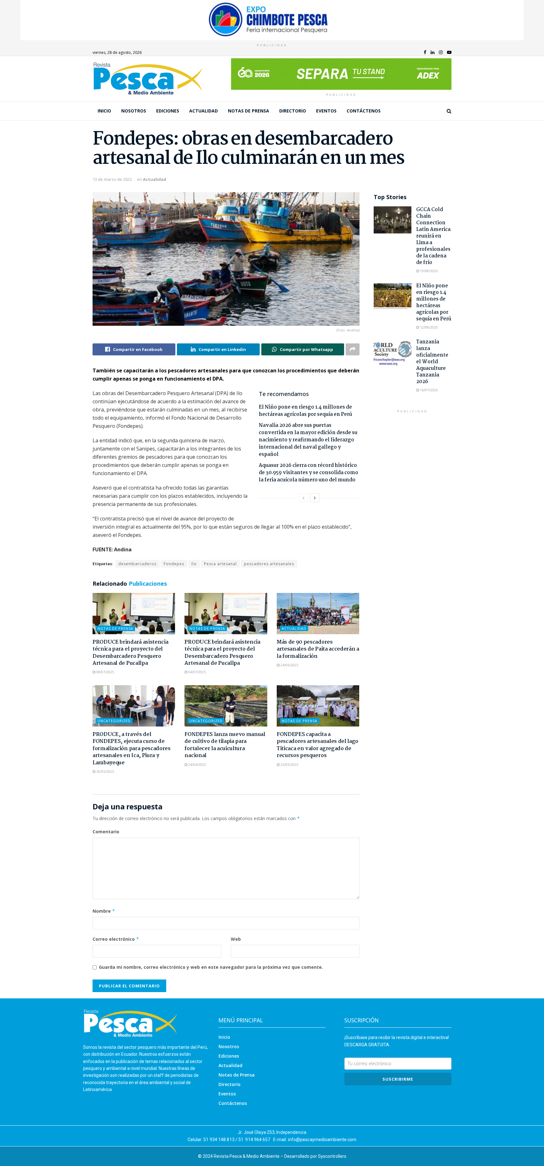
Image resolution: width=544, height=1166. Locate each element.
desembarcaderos (137, 563)
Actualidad (203, 111)
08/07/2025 (104, 671)
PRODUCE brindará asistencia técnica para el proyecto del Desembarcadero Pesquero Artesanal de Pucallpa (130, 653)
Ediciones (167, 111)
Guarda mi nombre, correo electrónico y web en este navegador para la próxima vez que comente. (211, 967)
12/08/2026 (428, 327)
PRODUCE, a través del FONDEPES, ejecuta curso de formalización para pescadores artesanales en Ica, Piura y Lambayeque (132, 748)
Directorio (292, 111)
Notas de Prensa (248, 111)
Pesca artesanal (220, 563)
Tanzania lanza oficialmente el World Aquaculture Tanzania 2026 (432, 362)
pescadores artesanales (269, 563)
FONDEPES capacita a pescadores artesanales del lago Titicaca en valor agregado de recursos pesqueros (317, 745)
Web (236, 939)
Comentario (106, 832)
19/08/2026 (428, 270)
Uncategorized (114, 720)
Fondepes (174, 563)
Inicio (104, 111)
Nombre (104, 911)
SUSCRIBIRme (397, 1079)
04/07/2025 (196, 671)
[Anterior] (303, 497)
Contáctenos (364, 111)
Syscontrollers (332, 1156)
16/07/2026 (428, 390)
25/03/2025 (289, 764)
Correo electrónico (116, 939)
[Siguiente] (315, 497)
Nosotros (133, 111)
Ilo (194, 563)
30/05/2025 (104, 771)
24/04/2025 (196, 764)
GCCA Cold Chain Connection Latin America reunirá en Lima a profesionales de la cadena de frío (433, 236)
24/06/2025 (289, 665)
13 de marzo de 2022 (112, 179)
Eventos (326, 111)
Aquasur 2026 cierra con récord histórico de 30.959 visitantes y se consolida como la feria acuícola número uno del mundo (308, 473)
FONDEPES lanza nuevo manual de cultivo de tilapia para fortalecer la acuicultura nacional (224, 745)
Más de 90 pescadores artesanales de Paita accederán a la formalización (318, 649)
